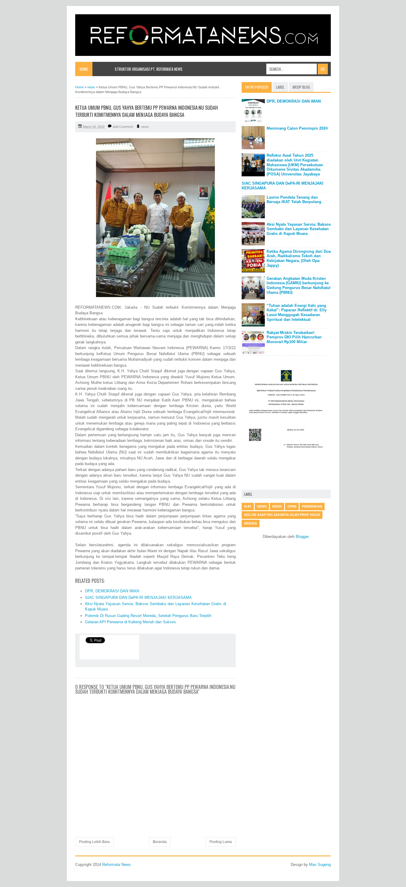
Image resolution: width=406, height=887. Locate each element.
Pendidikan (312, 506)
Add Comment (123, 126)
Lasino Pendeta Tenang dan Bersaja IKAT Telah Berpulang (294, 199)
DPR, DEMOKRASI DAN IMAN (112, 591)
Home (84, 69)
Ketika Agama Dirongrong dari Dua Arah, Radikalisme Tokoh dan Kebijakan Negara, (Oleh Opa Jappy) (299, 258)
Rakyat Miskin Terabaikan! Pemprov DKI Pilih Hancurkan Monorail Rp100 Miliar (294, 337)
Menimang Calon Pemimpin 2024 (297, 128)
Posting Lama (221, 842)
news (145, 126)
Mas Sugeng (320, 864)
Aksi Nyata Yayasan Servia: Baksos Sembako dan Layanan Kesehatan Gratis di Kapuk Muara (299, 229)
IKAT (247, 506)
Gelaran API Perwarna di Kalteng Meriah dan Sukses (130, 622)
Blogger (302, 536)
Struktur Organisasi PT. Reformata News (148, 69)
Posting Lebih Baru (94, 842)
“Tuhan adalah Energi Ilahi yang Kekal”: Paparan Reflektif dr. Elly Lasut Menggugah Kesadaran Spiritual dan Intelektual (297, 312)
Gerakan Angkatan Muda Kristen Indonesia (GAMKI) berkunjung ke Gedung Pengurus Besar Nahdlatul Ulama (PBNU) (299, 285)
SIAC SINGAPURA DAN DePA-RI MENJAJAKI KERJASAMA (138, 597)
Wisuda (250, 523)
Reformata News (116, 864)
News (277, 506)
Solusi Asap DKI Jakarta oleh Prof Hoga (282, 514)
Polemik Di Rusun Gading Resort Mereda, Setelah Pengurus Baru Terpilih (148, 615)
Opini (291, 506)
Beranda (160, 842)
